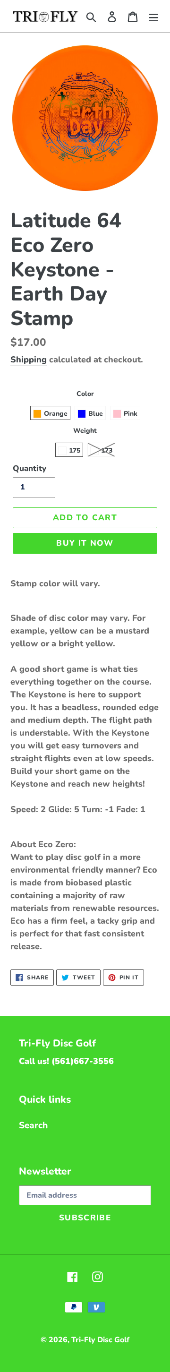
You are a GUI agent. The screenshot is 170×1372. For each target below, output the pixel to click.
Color (85, 393)
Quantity (29, 468)
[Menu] (153, 16)
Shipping (28, 359)
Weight (85, 430)
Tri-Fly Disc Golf (100, 1340)
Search (33, 1125)
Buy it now (85, 543)
